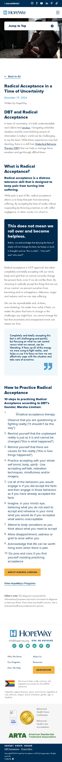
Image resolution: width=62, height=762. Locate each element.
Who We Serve (14, 656)
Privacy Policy (26, 749)
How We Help (14, 667)
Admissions (43, 669)
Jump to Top (17, 26)
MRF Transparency (11, 749)
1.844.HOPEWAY (11, 3)
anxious (26, 127)
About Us (37, 656)
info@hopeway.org (19, 640)
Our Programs (13, 662)
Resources (37, 662)
